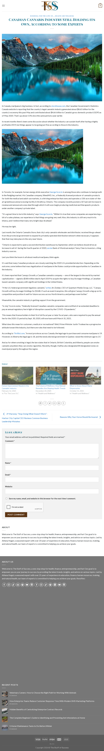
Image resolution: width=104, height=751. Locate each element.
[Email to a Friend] (54, 403)
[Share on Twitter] (50, 403)
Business (34, 16)
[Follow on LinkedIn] (55, 585)
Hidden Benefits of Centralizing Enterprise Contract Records (36, 709)
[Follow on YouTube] (27, 585)
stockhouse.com (58, 106)
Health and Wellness (64, 16)
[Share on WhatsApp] (40, 403)
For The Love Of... (46, 16)
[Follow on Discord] (32, 585)
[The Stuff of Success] (52, 5)
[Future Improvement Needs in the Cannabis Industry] (17, 376)
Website (8, 486)
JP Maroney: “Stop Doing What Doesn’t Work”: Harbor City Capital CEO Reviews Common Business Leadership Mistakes (25, 418)
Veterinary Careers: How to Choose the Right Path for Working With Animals (43, 692)
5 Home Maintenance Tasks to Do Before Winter (31, 726)
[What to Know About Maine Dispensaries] (85, 376)
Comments (14, 704)
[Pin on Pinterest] (59, 403)
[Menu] (3, 6)
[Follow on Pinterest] (22, 585)
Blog (52, 744)
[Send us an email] (18, 585)
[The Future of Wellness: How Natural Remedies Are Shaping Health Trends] (51, 376)
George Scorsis (56, 192)
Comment (10, 441)
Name (8, 463)
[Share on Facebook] (45, 403)
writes (48, 287)
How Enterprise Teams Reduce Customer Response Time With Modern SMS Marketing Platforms (52, 701)
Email (8, 475)
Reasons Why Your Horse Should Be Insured (79, 417)
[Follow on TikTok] (13, 585)
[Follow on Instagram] (9, 585)
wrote (49, 248)
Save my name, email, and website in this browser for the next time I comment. (42, 498)
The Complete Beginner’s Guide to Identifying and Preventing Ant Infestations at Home (47, 718)
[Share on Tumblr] (63, 403)
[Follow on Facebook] (4, 585)
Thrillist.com (19, 333)
